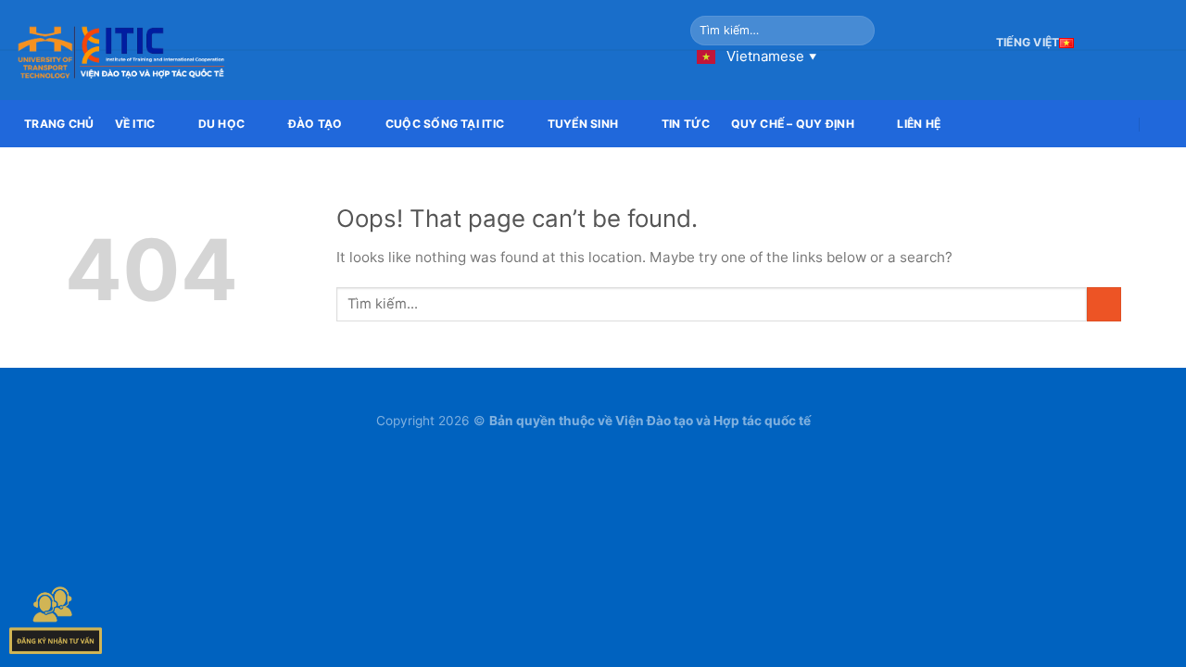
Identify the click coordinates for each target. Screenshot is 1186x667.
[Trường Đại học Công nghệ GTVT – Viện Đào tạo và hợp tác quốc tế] (338, 50)
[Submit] (858, 30)
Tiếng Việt (1027, 42)
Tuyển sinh (583, 124)
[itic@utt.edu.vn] (1118, 124)
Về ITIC (135, 124)
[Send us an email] (1137, 41)
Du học (221, 124)
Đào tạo (315, 124)
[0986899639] (1161, 124)
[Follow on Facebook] (1114, 41)
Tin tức (686, 124)
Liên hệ (918, 124)
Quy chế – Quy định (792, 124)
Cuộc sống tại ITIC (444, 124)
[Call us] (1161, 41)
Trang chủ (59, 124)
